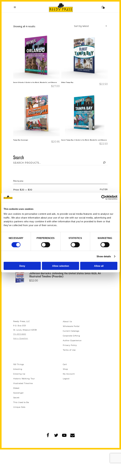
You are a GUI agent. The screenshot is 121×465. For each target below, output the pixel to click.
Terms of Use (69, 350)
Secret (16, 397)
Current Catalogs (71, 331)
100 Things (18, 364)
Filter (104, 189)
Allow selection (60, 266)
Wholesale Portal (71, 326)
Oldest (16, 388)
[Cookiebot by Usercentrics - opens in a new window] (103, 197)
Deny (22, 266)
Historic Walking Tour (24, 379)
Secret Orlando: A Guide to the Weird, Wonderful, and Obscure (35, 82)
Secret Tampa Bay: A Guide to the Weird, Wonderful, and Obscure (84, 140)
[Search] (104, 162)
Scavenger (18, 393)
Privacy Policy (70, 345)
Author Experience (72, 340)
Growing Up (19, 374)
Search (18, 157)
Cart (65, 364)
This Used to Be (21, 402)
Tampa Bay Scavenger (20, 140)
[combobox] (88, 26)
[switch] (45, 244)
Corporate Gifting (71, 336)
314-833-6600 (19, 334)
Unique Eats (19, 407)
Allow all (99, 266)
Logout (66, 379)
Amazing (17, 369)
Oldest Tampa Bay (67, 82)
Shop (65, 369)
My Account (69, 374)
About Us (67, 321)
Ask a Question (20, 338)
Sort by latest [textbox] (81, 26)
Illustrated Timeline (23, 383)
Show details (104, 256)
